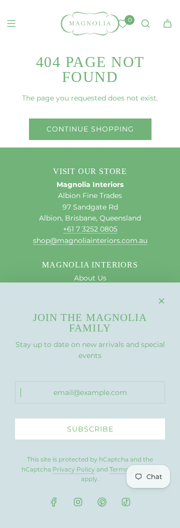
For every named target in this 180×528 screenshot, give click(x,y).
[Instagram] (78, 502)
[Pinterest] (102, 502)
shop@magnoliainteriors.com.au (90, 240)
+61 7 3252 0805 (90, 229)
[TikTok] (126, 502)
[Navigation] (11, 23)
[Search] (145, 23)
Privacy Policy (73, 469)
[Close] (161, 301)
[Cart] (167, 23)
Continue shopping (90, 129)
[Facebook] (54, 502)
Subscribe (90, 429)
